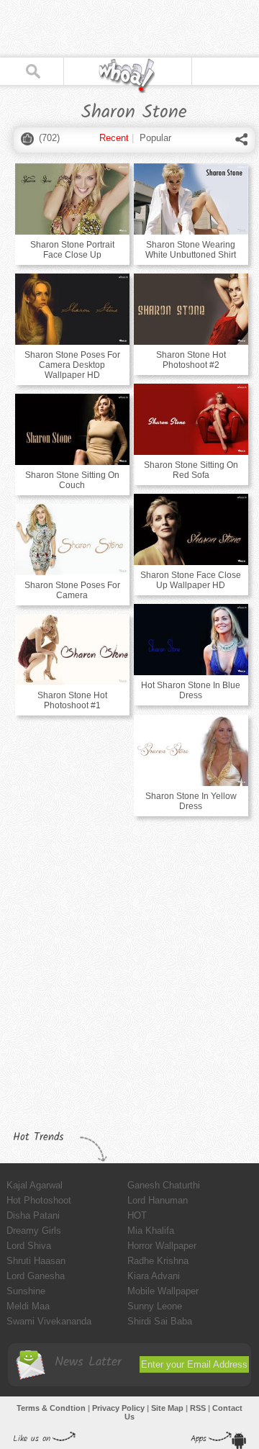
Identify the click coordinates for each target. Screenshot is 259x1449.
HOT (137, 1215)
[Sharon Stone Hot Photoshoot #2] (191, 309)
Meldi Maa (28, 1306)
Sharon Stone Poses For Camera (72, 590)
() (49, 137)
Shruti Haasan (35, 1260)
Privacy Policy (118, 1408)
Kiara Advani (153, 1275)
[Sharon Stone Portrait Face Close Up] (72, 199)
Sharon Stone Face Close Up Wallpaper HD (190, 580)
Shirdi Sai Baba (159, 1321)
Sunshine (25, 1291)
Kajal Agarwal (34, 1185)
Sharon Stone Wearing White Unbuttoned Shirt (190, 250)
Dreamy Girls (33, 1230)
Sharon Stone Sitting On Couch (72, 480)
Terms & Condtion (51, 1408)
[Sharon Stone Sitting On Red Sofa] (191, 419)
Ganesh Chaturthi (163, 1185)
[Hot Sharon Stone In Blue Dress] (191, 639)
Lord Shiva (28, 1245)
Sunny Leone (154, 1306)
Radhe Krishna (157, 1260)
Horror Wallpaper (161, 1245)
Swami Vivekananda (48, 1321)
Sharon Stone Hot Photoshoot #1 (72, 700)
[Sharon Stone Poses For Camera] (72, 539)
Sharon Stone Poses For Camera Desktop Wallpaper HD (72, 365)
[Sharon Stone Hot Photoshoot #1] (72, 649)
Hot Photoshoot (38, 1200)
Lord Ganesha (35, 1275)
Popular (155, 137)
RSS (198, 1408)
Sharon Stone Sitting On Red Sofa (191, 470)
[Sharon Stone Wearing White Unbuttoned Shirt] (191, 199)
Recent (114, 137)
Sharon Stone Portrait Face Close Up (72, 250)
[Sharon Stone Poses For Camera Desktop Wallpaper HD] (72, 309)
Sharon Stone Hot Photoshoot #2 (191, 360)
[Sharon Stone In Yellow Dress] (191, 750)
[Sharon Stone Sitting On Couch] (72, 429)
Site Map (167, 1408)
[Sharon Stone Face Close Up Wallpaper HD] (191, 529)
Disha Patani (33, 1215)
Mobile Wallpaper (163, 1291)
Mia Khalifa (150, 1230)
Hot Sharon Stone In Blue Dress (190, 690)
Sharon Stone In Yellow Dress (191, 801)
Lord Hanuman (157, 1200)
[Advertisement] (115, 29)
